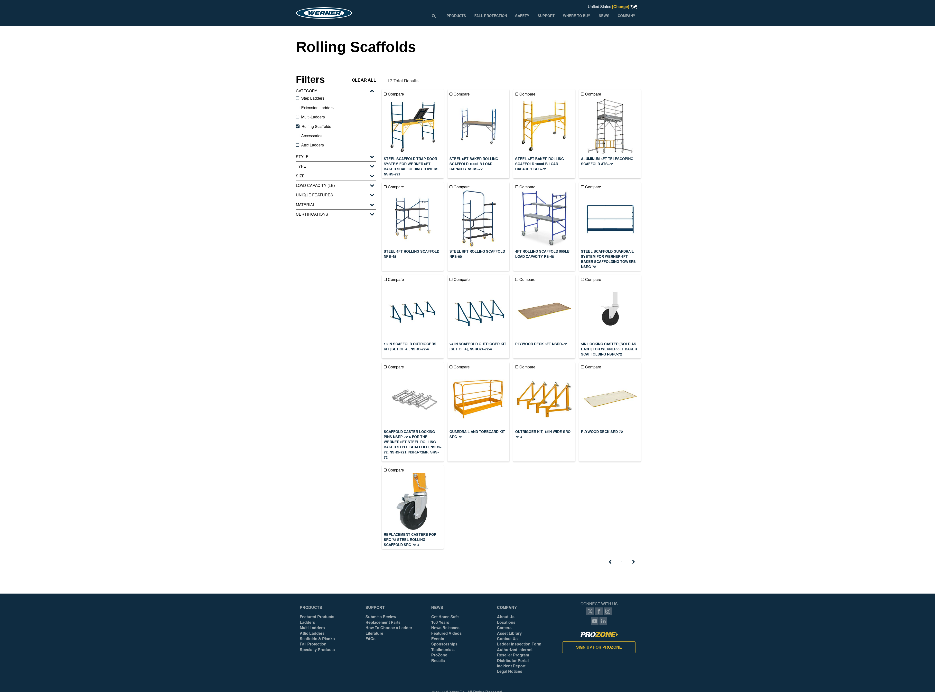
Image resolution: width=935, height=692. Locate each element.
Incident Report (511, 666)
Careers (504, 627)
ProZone (439, 655)
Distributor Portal (513, 660)
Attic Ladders (312, 633)
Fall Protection (313, 644)
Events (437, 638)
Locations (506, 622)
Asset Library (509, 633)
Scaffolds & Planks (317, 638)
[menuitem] (456, 16)
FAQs (370, 638)
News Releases (445, 627)
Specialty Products (317, 649)
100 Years (440, 622)
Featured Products (317, 616)
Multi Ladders (312, 627)
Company (507, 607)
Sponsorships (444, 644)
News (437, 607)
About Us (505, 616)
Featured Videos (446, 633)
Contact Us (507, 638)
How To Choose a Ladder (388, 627)
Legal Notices (509, 671)
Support (375, 607)
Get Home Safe (445, 616)
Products (311, 607)
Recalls (438, 660)
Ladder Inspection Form (519, 644)
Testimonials (443, 649)
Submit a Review (380, 616)
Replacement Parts (383, 622)
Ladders (307, 622)
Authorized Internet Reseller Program (515, 652)
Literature (374, 633)
